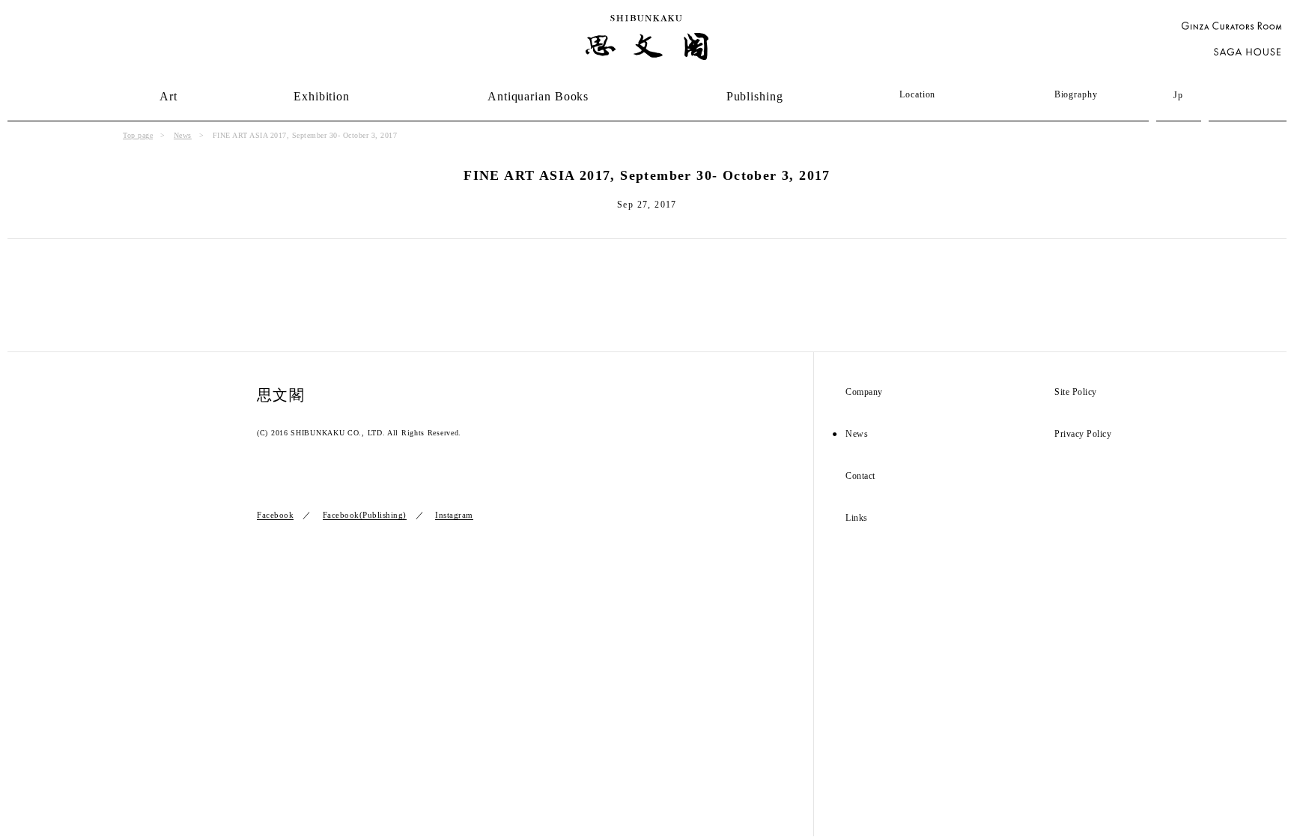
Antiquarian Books (538, 96)
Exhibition (322, 96)
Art (168, 96)
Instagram (454, 514)
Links (856, 518)
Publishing (754, 96)
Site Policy (1075, 392)
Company (864, 392)
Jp (1178, 95)
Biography (1076, 94)
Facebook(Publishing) (365, 514)
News (183, 135)
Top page (138, 135)
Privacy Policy (1082, 434)
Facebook (275, 514)
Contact (860, 476)
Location (917, 94)
